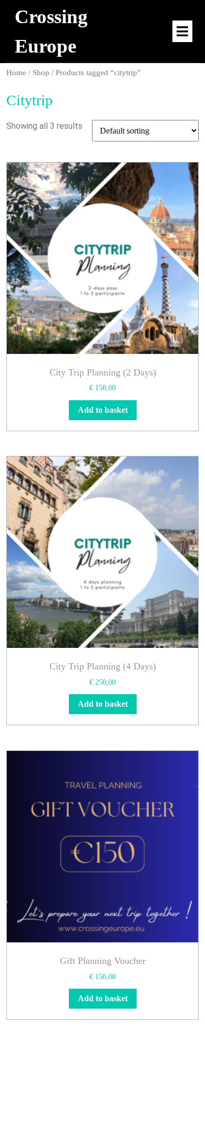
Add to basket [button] (103, 409)
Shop (41, 72)
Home (16, 72)
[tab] (182, 31)
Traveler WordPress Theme (71, 1100)
